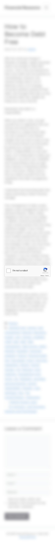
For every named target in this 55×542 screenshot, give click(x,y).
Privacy (42, 275)
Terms (47, 275)
